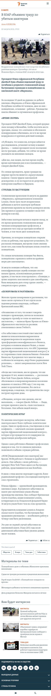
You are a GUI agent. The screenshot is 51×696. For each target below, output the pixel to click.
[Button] (44, 34)
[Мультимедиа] (15, 693)
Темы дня (24, 642)
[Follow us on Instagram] (9, 668)
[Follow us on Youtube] (3, 668)
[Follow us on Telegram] (20, 668)
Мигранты (24, 609)
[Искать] (35, 693)
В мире (4, 10)
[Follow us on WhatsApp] (25, 668)
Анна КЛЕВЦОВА (8, 24)
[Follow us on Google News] (31, 668)
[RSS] (36, 668)
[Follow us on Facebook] (14, 668)
